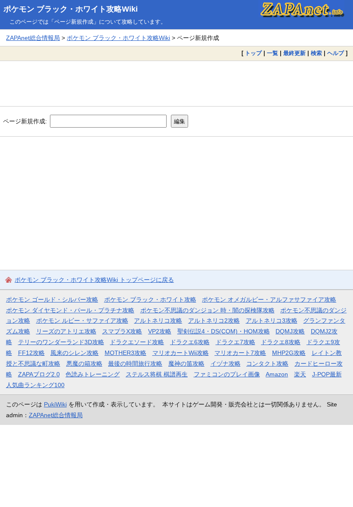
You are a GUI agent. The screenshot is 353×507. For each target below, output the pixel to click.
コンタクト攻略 (267, 363)
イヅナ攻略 (226, 363)
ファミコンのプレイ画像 (227, 374)
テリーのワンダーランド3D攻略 (61, 342)
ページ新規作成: (25, 121)
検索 (316, 53)
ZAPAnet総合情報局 (33, 37)
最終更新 (294, 53)
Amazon (277, 374)
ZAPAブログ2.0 (39, 374)
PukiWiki (55, 404)
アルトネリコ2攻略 (214, 320)
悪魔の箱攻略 (84, 363)
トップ (253, 53)
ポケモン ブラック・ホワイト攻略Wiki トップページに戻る (94, 279)
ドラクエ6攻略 (190, 342)
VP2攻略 (159, 331)
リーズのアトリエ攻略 (66, 331)
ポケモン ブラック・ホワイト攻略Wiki (70, 9)
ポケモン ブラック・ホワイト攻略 (150, 299)
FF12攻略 (31, 352)
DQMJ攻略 (290, 331)
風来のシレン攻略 (74, 352)
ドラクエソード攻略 (137, 342)
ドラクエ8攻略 (280, 342)
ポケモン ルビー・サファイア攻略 (82, 320)
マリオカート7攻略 (240, 352)
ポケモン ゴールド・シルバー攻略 (52, 299)
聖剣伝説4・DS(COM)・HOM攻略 (223, 331)
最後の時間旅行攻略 (135, 363)
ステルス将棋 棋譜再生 (157, 374)
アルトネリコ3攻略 (271, 320)
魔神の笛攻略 (186, 363)
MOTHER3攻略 (125, 352)
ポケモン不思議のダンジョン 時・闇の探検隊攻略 (207, 310)
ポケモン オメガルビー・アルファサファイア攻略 (269, 299)
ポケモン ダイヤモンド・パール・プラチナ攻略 (70, 310)
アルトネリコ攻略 (158, 320)
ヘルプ (335, 53)
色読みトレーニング (92, 374)
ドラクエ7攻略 (235, 342)
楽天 (300, 374)
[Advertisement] (176, 83)
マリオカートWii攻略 (180, 352)
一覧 (272, 53)
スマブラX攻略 (122, 331)
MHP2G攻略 (289, 352)
